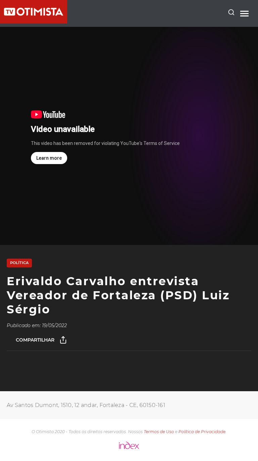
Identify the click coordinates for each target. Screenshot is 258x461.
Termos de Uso (159, 431)
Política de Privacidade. (202, 431)
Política (19, 262)
